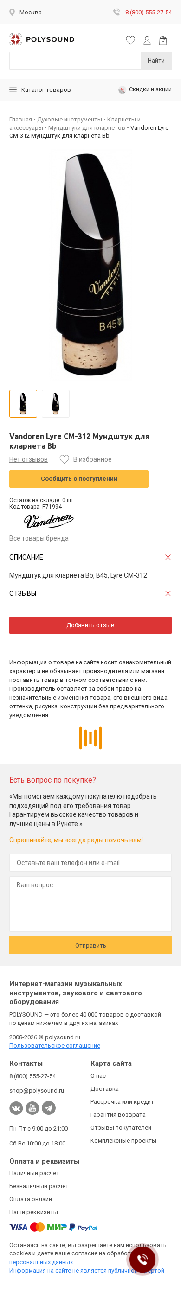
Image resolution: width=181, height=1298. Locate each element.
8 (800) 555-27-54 (148, 12)
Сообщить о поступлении (79, 478)
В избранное (92, 459)
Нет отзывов (28, 459)
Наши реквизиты (33, 1212)
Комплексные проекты (123, 1140)
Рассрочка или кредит (122, 1101)
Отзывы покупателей (120, 1127)
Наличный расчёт (34, 1173)
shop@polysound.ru (36, 1090)
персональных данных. (41, 1262)
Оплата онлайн (30, 1199)
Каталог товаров (46, 89)
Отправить (90, 945)
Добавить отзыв (90, 625)
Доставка (104, 1088)
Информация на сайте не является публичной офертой (86, 1270)
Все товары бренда (39, 538)
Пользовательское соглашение (54, 1045)
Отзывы (22, 593)
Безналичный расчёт (39, 1186)
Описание (26, 557)
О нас (98, 1075)
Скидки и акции (150, 89)
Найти (156, 60)
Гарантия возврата (118, 1114)
